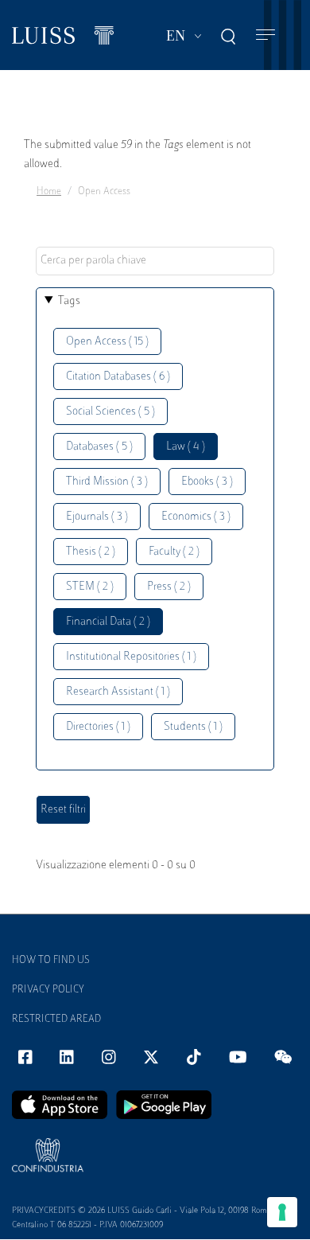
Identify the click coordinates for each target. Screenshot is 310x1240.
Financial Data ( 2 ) (108, 622)
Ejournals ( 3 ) (97, 517)
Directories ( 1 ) (98, 727)
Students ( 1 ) (193, 727)
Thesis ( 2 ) (90, 552)
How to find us (51, 960)
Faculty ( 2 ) (174, 552)
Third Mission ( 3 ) (107, 482)
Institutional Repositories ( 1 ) (131, 657)
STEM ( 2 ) (90, 587)
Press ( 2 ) (169, 587)
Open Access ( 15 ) (107, 342)
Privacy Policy (48, 990)
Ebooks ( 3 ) (207, 482)
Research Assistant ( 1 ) (118, 692)
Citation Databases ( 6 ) (118, 377)
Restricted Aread (56, 1019)
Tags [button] (69, 301)
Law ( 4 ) (185, 447)
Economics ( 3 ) (196, 517)
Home (49, 192)
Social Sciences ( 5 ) (110, 412)
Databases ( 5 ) (99, 447)
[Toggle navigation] (265, 35)
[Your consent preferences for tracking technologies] (282, 1212)
